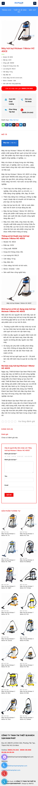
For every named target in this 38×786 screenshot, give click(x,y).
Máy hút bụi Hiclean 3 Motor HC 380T (8, 587)
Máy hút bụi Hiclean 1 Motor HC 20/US (8, 639)
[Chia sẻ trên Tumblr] (24, 124)
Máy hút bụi (14, 120)
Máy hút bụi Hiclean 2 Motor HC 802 (27, 639)
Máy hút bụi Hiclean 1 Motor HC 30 (8, 666)
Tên (6, 476)
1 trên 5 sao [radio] (5, 456)
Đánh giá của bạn (11, 453)
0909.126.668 (26, 750)
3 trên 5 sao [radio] (13, 456)
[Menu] (3, 3)
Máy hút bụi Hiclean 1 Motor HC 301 (26, 613)
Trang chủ (6, 10)
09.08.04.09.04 (7, 752)
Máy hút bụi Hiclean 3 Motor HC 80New (27, 560)
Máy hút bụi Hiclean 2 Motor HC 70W (8, 560)
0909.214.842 (14, 750)
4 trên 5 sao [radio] (20, 456)
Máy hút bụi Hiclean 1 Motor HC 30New (26, 718)
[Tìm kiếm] (34, 3)
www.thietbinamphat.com (10, 770)
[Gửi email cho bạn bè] (13, 124)
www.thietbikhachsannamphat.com (14, 766)
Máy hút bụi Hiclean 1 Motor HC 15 (8, 613)
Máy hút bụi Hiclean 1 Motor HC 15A (26, 666)
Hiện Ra (13, 142)
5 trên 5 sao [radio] (28, 456)
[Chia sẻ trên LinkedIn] (20, 124)
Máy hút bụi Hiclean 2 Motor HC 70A (27, 534)
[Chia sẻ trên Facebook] (6, 124)
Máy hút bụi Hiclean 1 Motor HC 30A (8, 718)
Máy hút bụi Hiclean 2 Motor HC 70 (8, 534)
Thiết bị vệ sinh (20, 10)
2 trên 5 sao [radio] (8, 456)
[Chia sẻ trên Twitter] (10, 124)
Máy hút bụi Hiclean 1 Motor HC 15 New (26, 587)
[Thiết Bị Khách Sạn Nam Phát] (19, 3)
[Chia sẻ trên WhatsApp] (3, 124)
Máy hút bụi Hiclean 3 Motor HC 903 (27, 692)
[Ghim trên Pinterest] (17, 124)
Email (6, 485)
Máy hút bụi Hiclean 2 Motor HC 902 (8, 692)
